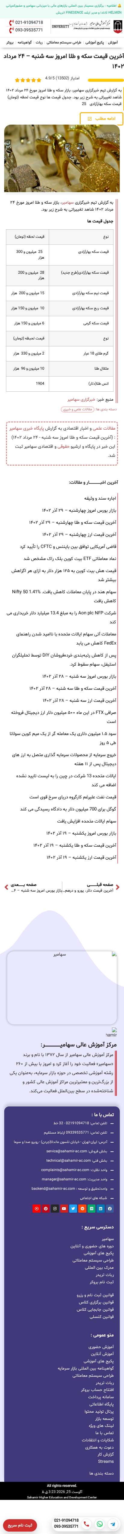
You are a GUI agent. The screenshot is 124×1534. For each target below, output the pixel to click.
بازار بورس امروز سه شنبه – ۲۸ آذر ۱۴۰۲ (79, 676)
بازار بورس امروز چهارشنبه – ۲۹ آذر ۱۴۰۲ (79, 511)
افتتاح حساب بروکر (97, 1390)
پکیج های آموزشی (99, 1253)
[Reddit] (82, 1208)
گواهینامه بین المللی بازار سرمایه (86, 1368)
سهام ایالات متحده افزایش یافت (86, 821)
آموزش (113, 42)
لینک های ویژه (101, 1426)
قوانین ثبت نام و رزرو (95, 1295)
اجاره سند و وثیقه (100, 498)
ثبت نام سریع (20, 1525)
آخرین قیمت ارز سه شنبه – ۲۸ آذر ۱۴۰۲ (79, 701)
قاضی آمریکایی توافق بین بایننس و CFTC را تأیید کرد (68, 547)
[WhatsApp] (99, 1524)
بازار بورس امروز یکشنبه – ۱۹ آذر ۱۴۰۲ (81, 833)
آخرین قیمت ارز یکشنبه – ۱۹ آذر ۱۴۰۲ (81, 858)
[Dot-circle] (36, 1208)
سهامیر (68, 202)
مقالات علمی (104, 428)
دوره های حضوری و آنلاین (92, 1246)
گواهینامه (25, 42)
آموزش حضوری (101, 1347)
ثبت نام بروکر (102, 1282)
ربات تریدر (105, 1274)
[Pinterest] (46, 1208)
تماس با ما (104, 1433)
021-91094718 (66, 1521)
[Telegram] (112, 1524)
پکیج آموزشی (94, 42)
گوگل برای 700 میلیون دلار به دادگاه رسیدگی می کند (68, 809)
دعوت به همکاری (99, 1447)
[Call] (86, 1524)
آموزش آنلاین (102, 1354)
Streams (106, 1462)
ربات (39, 42)
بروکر (10, 42)
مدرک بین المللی (99, 1267)
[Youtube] (64, 1208)
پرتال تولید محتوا (99, 1412)
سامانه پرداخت (101, 1397)
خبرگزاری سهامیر (81, 400)
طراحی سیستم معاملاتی (64, 42)
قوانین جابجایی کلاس (95, 1310)
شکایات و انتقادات (98, 1440)
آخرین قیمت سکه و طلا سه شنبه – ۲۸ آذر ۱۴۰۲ (72, 689)
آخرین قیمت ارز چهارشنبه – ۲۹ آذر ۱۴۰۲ (79, 535)
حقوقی (63, 447)
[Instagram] (55, 1208)
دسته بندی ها (101, 1473)
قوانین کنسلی (102, 1317)
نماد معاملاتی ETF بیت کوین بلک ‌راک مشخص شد (69, 559)
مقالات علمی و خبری (77, 409)
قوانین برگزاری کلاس (96, 1302)
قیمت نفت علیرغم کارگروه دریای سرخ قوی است (72, 797)
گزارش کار (106, 1454)
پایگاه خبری (33, 428)
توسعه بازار (104, 1419)
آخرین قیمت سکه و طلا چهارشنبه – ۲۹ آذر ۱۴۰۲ (72, 523)
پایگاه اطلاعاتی (101, 1404)
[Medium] (91, 1208)
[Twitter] (73, 1208)
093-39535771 (66, 1527)
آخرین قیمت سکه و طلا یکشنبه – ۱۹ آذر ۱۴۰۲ (74, 845)
